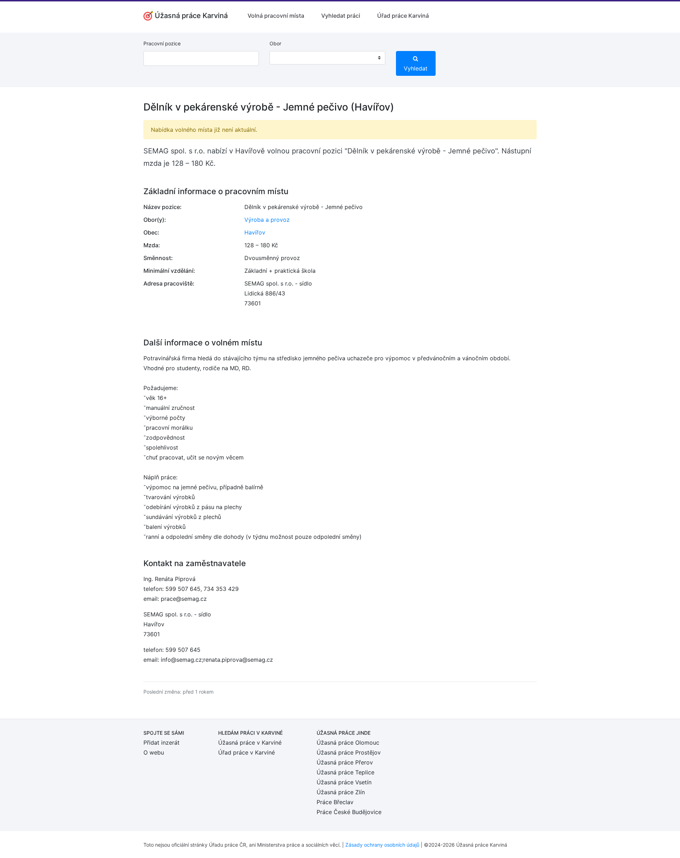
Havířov (254, 232)
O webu (153, 752)
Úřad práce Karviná (403, 15)
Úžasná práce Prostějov (349, 752)
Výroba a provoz (267, 219)
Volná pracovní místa (276, 15)
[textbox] (284, 57)
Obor (275, 43)
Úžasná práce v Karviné (250, 742)
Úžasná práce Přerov (345, 762)
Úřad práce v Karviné (246, 752)
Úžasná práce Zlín (341, 792)
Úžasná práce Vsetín (344, 782)
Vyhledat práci (340, 15)
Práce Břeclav (335, 802)
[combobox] (327, 57)
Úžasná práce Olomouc (348, 742)
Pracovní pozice (162, 43)
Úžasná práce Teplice (345, 772)
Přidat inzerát (161, 742)
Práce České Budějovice (349, 811)
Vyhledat (415, 68)
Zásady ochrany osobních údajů (382, 845)
